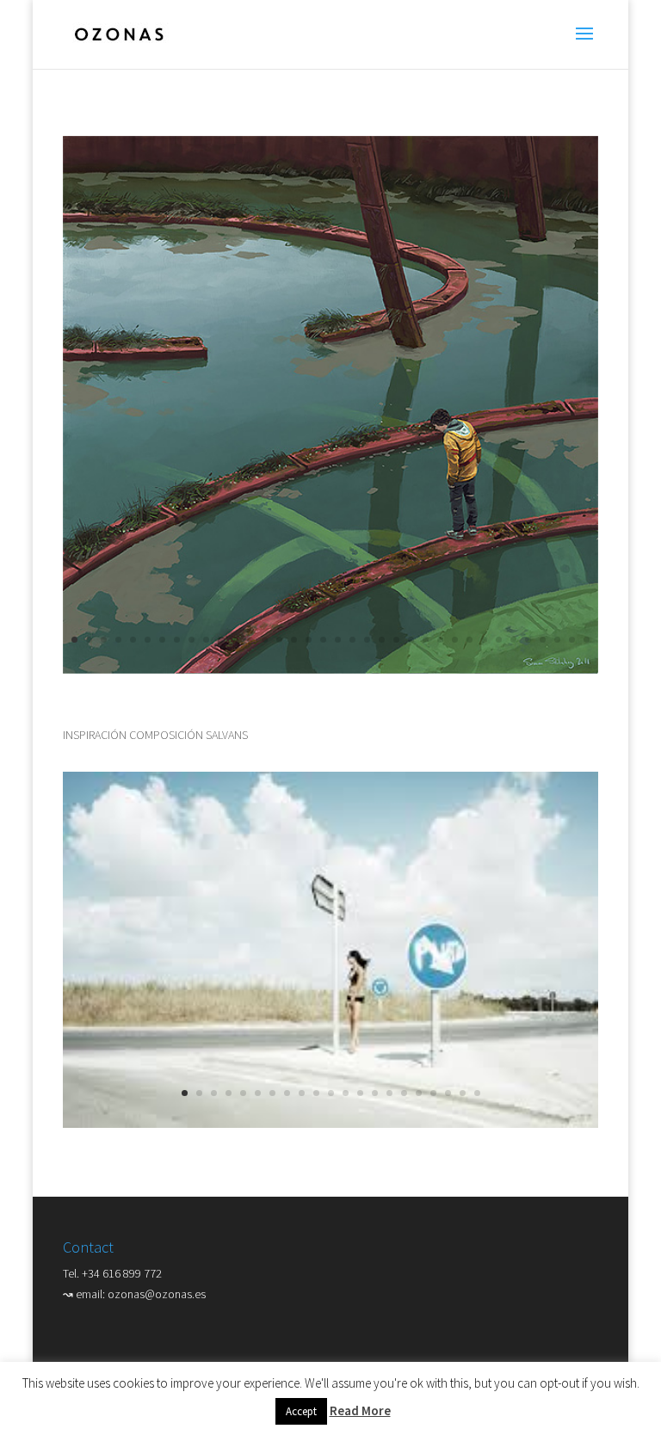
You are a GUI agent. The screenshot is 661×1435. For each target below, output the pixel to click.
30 (499, 640)
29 (484, 640)
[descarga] (330, 1123)
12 (235, 640)
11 (221, 640)
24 (411, 640)
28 (469, 640)
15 (279, 640)
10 (206, 640)
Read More (360, 1410)
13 (250, 640)
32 (528, 640)
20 (352, 640)
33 (543, 640)
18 (323, 640)
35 (572, 640)
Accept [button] (301, 1411)
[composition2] (330, 669)
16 (294, 640)
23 (396, 640)
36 (587, 640)
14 (265, 640)
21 (367, 640)
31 (513, 640)
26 (440, 640)
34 (557, 640)
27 (455, 640)
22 (382, 640)
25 (426, 640)
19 (338, 640)
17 (309, 640)
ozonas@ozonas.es (157, 1294)
